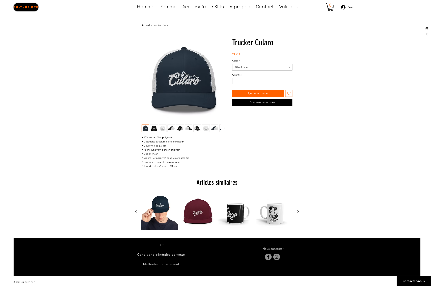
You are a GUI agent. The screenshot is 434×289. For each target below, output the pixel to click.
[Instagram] (276, 257)
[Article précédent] (136, 212)
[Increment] (245, 81)
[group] (217, 212)
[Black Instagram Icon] (427, 28)
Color (236, 60)
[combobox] (262, 67)
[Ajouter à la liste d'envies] (288, 93)
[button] (330, 7)
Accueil (146, 25)
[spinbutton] (240, 81)
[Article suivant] (298, 212)
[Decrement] (235, 81)
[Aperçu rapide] (159, 211)
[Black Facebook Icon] (427, 34)
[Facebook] (268, 257)
